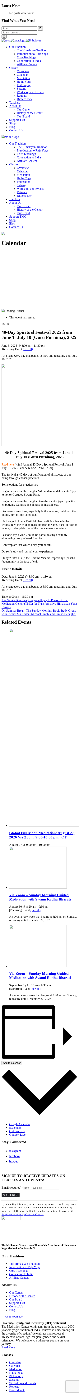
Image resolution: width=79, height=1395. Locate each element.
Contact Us (16, 1306)
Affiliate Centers (19, 1277)
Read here (8, 464)
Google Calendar (19, 1124)
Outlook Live (17, 1134)
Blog (12, 1310)
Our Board (15, 1299)
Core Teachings (18, 1270)
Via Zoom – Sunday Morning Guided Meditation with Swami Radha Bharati (40, 897)
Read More (8, 1347)
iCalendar (15, 1127)
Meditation (15, 1369)
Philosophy (16, 1376)
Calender (14, 1365)
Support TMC (17, 1303)
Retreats (14, 1386)
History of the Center (22, 1296)
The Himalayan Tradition (24, 1263)
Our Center (16, 1292)
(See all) (28, 349)
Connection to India (21, 1274)
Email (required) (13, 1187)
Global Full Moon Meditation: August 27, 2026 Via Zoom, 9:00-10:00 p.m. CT (42, 835)
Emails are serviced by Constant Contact (23, 1214)
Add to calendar (12, 1062)
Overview (15, 1362)
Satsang (14, 1379)
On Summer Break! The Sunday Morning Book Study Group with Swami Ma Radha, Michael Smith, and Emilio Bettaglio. (39, 612)
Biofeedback (17, 1390)
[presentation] (38, 887)
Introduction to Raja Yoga (24, 1267)
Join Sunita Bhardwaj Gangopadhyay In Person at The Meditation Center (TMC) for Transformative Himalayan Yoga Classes (39, 603)
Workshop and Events (22, 1383)
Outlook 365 (17, 1131)
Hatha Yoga (16, 1372)
